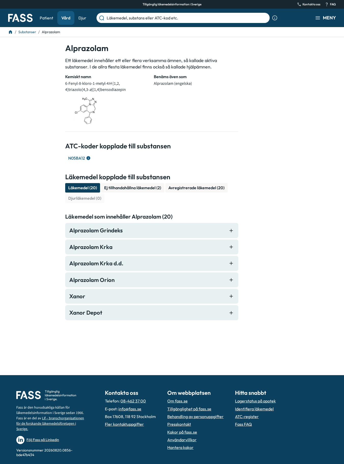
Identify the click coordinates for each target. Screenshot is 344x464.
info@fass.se (129, 408)
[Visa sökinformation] (275, 18)
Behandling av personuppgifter (195, 416)
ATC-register (247, 416)
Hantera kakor (180, 447)
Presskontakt (179, 424)
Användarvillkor (182, 439)
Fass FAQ (243, 424)
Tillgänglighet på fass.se (189, 408)
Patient (46, 17)
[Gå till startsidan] (20, 18)
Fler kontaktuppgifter (124, 424)
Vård (65, 17)
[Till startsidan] (10, 32)
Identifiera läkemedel (254, 408)
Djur (82, 17)
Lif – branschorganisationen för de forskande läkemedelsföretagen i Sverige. (50, 424)
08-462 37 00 (133, 400)
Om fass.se (177, 400)
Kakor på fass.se (182, 432)
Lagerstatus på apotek (255, 400)
